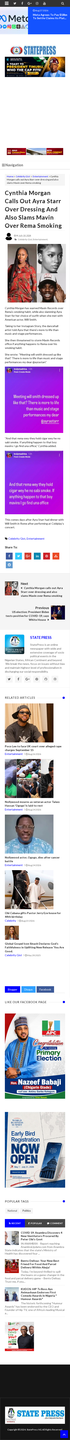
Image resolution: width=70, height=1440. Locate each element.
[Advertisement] (35, 113)
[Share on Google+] (27, 556)
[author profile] (9, 239)
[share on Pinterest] (46, 556)
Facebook (45, 989)
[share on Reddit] (9, 565)
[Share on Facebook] (9, 556)
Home (10, 176)
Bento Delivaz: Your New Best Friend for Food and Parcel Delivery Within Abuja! (40, 1264)
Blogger (12, 989)
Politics (27, 1210)
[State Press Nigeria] (35, 48)
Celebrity (10, 920)
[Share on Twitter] (18, 556)
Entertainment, (40, 239)
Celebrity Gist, (25, 239)
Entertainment (40, 176)
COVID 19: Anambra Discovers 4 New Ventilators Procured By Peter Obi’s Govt (41, 1236)
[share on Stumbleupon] (55, 556)
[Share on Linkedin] (37, 556)
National (12, 1210)
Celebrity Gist (23, 176)
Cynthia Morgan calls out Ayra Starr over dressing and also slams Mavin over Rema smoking (33, 209)
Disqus (28, 989)
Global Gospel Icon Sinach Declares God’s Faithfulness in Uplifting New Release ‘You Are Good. (34, 947)
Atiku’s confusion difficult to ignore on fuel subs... (50, 16)
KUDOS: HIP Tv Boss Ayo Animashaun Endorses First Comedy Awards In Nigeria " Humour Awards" (39, 1294)
